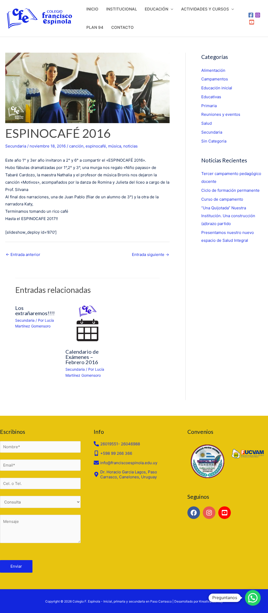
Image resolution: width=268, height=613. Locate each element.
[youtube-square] (225, 512)
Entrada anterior (23, 254)
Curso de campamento (222, 199)
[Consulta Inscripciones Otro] (40, 502)
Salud (206, 123)
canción (76, 146)
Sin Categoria (213, 141)
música (114, 146)
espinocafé (96, 146)
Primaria (209, 105)
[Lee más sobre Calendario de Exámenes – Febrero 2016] (87, 322)
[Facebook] (251, 15)
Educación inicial (216, 87)
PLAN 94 (94, 27)
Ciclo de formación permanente (230, 190)
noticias (130, 146)
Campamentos (214, 78)
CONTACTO (122, 27)
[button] (253, 598)
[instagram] (210, 512)
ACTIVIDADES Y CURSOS (205, 9)
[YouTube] (251, 22)
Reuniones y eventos (220, 114)
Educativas (211, 96)
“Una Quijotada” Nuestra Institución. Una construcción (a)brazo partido (228, 215)
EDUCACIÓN (156, 9)
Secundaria (15, 146)
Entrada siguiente (150, 254)
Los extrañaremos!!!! (35, 310)
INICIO (92, 9)
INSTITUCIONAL (121, 9)
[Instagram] (257, 15)
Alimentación (213, 70)
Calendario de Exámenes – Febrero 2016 (82, 356)
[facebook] (194, 512)
